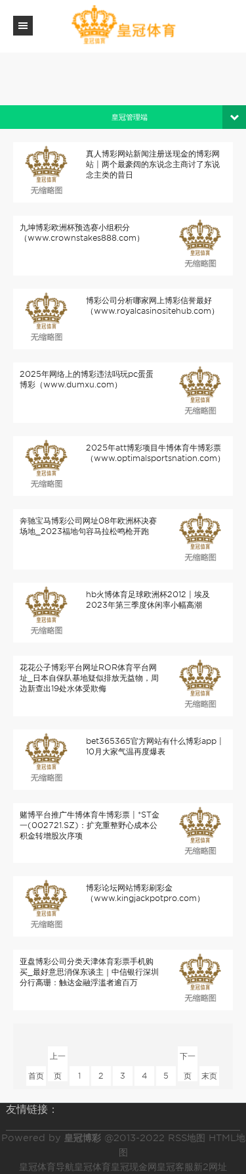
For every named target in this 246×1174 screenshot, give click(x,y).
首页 (36, 1076)
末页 (209, 1076)
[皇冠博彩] (123, 25)
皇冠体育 (92, 1167)
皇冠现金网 (134, 1167)
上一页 (58, 1058)
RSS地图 (186, 1138)
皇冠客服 (175, 1167)
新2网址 (210, 1167)
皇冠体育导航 (46, 1167)
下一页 (187, 1058)
